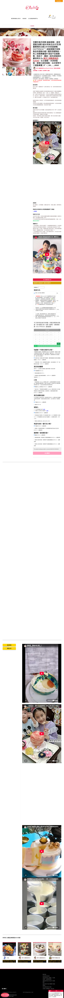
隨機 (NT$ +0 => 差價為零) (40, 435)
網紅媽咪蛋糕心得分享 (15, 18)
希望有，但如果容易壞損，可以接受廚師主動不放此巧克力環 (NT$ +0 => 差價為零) (46, 429)
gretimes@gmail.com (28, 992)
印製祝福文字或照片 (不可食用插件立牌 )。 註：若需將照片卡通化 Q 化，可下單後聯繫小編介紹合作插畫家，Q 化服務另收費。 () (47, 417)
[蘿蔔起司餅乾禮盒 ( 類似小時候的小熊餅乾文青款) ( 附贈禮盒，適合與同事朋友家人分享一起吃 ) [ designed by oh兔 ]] (9, 949)
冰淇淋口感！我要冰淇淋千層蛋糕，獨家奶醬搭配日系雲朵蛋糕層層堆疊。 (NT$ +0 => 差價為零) (47, 358)
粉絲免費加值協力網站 (47, 986)
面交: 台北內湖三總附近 (40, 292)
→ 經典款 (35, 211)
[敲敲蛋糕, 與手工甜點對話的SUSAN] (7, 71)
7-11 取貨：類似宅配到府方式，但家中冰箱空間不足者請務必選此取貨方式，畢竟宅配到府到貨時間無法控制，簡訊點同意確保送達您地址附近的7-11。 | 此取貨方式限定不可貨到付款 (45, 315)
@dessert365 (36, 220)
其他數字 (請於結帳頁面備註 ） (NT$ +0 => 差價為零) (45, 375)
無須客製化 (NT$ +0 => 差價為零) (41, 412)
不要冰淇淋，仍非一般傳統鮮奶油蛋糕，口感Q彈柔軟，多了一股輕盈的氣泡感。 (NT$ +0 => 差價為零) (47, 363)
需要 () (38, 404)
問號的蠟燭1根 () (39, 373)
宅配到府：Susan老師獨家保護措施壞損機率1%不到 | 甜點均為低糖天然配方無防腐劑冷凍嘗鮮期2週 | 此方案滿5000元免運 (45, 309)
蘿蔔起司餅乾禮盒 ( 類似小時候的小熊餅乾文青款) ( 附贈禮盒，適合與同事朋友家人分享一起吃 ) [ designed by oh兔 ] (9, 962)
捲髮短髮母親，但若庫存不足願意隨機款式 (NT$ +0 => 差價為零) (47, 437)
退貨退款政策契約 (46, 976)
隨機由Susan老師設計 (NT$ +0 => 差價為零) (43, 386)
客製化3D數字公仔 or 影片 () (42, 421)
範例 (44, 409)
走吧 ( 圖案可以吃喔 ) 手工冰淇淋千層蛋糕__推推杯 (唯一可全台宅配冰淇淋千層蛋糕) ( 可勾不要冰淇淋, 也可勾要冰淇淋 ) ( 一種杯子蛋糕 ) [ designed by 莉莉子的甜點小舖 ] (54, 962)
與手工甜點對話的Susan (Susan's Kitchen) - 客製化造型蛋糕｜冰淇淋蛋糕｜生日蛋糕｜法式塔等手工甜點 (26, 957)
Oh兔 (7, 957)
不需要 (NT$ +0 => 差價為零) (40, 402)
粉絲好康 (24, 18)
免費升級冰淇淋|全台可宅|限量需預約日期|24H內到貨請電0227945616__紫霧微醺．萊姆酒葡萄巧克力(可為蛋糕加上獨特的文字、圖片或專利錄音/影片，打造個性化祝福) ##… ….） (39, 962)
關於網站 (44, 974)
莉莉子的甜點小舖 (56, 957)
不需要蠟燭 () (39, 370)
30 (58, 343)
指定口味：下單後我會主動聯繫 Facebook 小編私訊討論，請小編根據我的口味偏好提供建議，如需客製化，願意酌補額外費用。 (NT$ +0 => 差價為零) (47, 391)
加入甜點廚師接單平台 (33, 18)
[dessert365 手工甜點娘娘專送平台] (32, 7)
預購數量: (36, 287)
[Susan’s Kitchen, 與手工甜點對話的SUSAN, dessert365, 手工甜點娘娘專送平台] (26, 71)
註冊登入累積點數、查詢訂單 (48, 988)
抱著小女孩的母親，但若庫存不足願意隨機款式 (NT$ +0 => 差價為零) (47, 444)
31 (35, 345)
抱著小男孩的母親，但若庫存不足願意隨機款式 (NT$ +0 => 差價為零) (47, 440)
